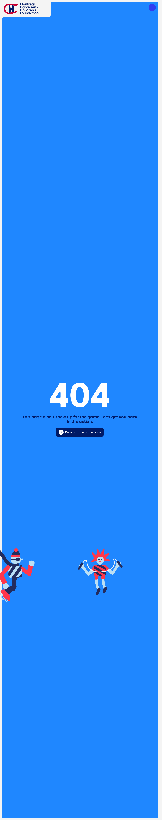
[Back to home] (25, 8)
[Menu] (152, 7)
